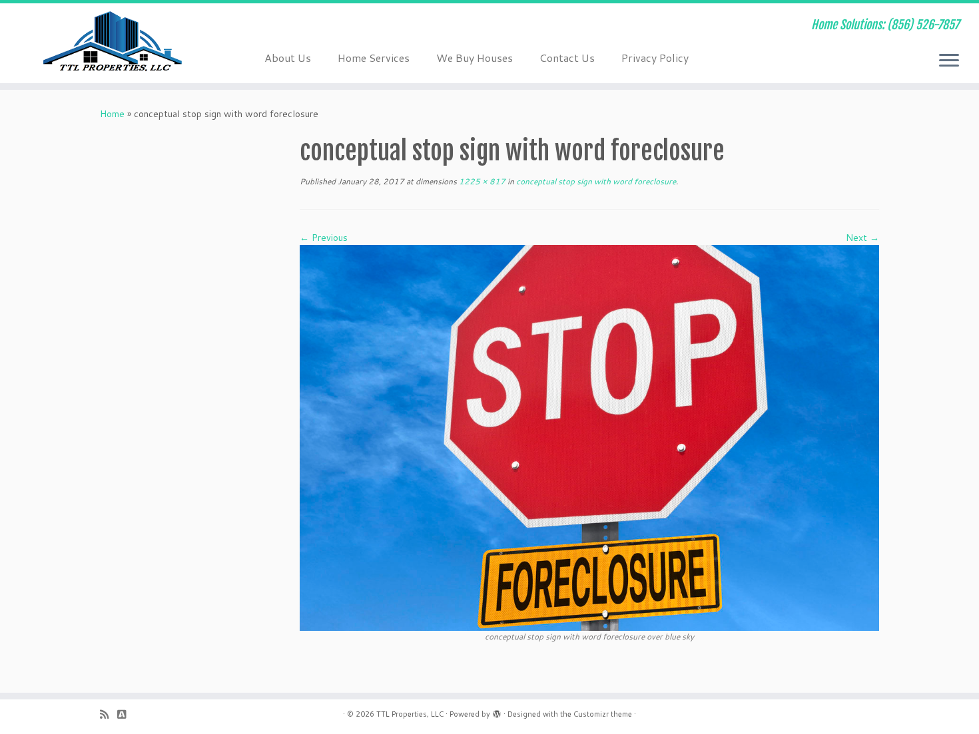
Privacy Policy (655, 57)
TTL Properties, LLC (410, 714)
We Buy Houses (474, 57)
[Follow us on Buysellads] (126, 714)
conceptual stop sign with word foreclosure (595, 181)
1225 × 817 (481, 181)
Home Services (374, 57)
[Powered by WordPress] (496, 711)
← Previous (324, 237)
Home (112, 113)
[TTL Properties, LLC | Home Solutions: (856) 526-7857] (113, 43)
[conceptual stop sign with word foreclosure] (589, 437)
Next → (862, 237)
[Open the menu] (949, 61)
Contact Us (567, 57)
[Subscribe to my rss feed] (108, 714)
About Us (287, 57)
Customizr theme (602, 714)
